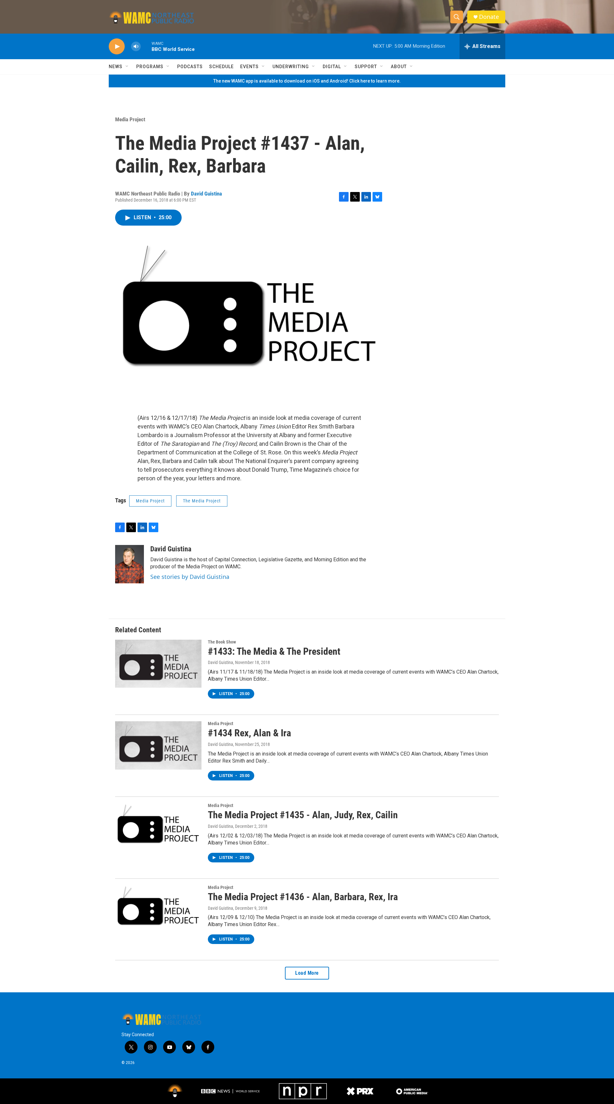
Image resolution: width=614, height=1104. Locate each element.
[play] (117, 46)
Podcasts (190, 66)
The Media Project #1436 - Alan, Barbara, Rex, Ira (303, 896)
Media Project (130, 119)
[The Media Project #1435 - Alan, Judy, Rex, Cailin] (158, 827)
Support (366, 66)
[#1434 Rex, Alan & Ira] (158, 745)
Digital (332, 66)
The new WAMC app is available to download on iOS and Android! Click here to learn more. (307, 81)
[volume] (135, 46)
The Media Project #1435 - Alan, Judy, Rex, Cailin (303, 814)
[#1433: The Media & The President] (158, 664)
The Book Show (222, 641)
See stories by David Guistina (189, 576)
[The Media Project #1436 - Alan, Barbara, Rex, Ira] (158, 909)
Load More (307, 973)
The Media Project (202, 500)
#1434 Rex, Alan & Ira (249, 733)
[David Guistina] (129, 564)
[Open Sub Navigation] (127, 66)
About (399, 66)
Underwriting (290, 66)
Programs (149, 66)
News (115, 66)
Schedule (221, 66)
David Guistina (206, 193)
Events (249, 66)
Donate (489, 16)
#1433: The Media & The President (274, 651)
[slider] (146, 46)
